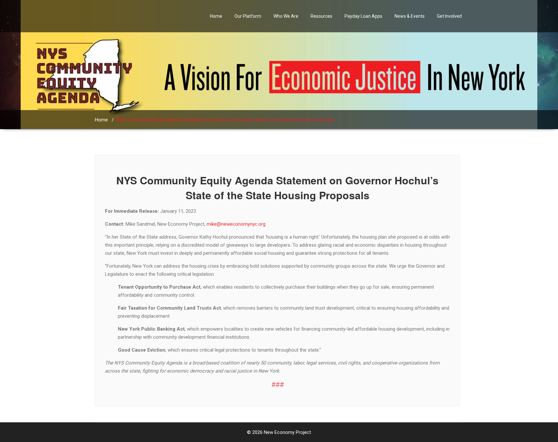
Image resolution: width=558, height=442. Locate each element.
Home (216, 16)
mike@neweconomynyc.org (236, 224)
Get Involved (449, 16)
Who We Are (286, 16)
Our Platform (247, 16)
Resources (321, 16)
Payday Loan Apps (363, 16)
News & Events (410, 16)
